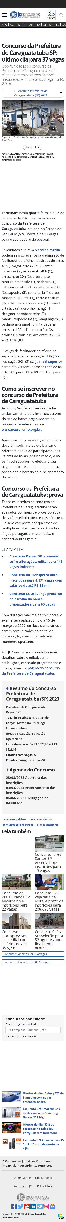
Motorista (24, 723)
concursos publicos (14, 819)
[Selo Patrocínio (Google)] (51, 14)
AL (18, 24)
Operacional (14, 739)
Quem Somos (23, 1178)
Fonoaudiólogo (16, 728)
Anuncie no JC (22, 1186)
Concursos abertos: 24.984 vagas (25, 954)
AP (24, 24)
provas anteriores (47, 824)
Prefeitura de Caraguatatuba (26, 707)
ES (57, 24)
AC (12, 24)
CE (44, 24)
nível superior (50, 361)
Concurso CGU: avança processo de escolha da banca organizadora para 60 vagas (36, 599)
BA (38, 24)
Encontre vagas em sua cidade (21, 1024)
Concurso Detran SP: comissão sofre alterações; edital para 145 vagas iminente (36, 561)
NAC (4, 24)
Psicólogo (39, 723)
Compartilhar (32, 147)
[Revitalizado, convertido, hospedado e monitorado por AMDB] (61, 1216)
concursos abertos (41, 819)
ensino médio (49, 249)
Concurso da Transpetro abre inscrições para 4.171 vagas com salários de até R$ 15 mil (36, 580)
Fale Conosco (44, 1178)
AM (31, 24)
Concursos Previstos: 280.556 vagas (27, 962)
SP (35, 755)
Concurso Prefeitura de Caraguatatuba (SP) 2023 (31, 93)
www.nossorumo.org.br (21, 429)
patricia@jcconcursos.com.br (38, 154)
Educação (38, 734)
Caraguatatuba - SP (32, 760)
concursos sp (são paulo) (18, 824)
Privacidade (45, 1186)
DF (51, 24)
